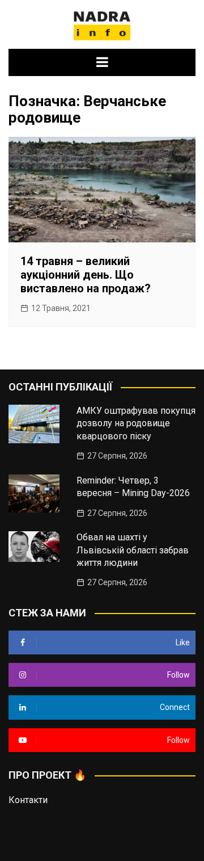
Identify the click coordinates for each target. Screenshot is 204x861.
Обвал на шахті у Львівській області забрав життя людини (132, 550)
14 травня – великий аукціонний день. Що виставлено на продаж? (85, 274)
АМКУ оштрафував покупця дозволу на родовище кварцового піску (136, 423)
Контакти (28, 800)
